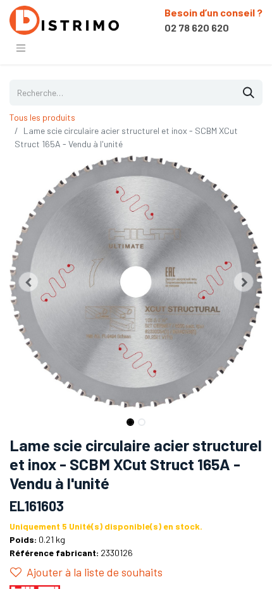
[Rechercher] (249, 93)
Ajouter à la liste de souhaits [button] (95, 572)
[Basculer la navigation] (20, 47)
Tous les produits (42, 117)
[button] (28, 282)
